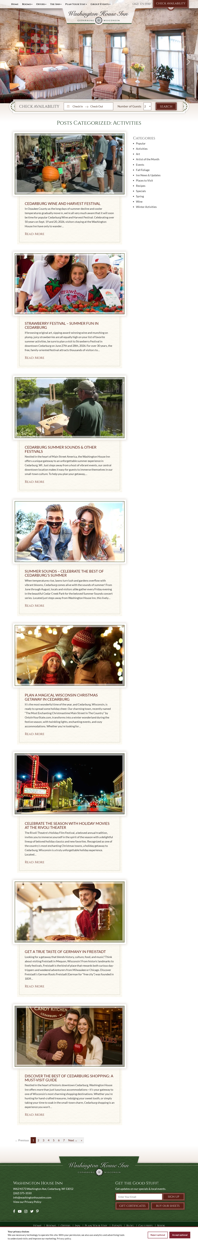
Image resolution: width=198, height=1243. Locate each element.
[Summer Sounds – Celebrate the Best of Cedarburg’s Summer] (69, 532)
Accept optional (179, 1235)
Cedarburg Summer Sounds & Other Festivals (60, 449)
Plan (96, 1226)
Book (161, 1226)
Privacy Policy (32, 1201)
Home (14, 4)
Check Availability (170, 3)
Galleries (145, 1226)
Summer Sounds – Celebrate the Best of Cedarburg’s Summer (64, 573)
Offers (40, 4)
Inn (55, 4)
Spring (140, 196)
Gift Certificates (132, 1206)
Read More (34, 234)
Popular (141, 143)
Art (138, 154)
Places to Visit (144, 180)
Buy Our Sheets (168, 1206)
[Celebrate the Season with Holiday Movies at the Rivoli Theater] (69, 784)
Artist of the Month (147, 159)
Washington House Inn (99, 16)
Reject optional (158, 1235)
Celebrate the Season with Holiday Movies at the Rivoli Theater (67, 825)
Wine (139, 201)
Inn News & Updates (148, 175)
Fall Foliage (143, 170)
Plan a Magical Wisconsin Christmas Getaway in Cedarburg (61, 697)
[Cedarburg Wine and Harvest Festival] (69, 164)
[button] (10, 51)
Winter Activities (146, 206)
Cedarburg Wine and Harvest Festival (62, 203)
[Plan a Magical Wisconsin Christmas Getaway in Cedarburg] (69, 655)
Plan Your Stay (75, 4)
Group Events (100, 4)
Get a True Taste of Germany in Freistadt (65, 951)
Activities (142, 148)
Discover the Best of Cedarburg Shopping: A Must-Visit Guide (69, 1078)
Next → (72, 1140)
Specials (141, 191)
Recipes (140, 185)
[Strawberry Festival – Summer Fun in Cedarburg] (69, 284)
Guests (136, 106)
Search (166, 106)
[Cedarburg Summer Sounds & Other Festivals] (69, 408)
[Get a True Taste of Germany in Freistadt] (69, 912)
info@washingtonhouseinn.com (32, 1197)
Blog (130, 1226)
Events (140, 164)
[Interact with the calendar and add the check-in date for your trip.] (68, 106)
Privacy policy (64, 1238)
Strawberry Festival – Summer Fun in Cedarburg (62, 325)
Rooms (26, 4)
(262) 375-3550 (141, 4)
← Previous (22, 1140)
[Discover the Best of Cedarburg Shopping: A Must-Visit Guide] (69, 1036)
